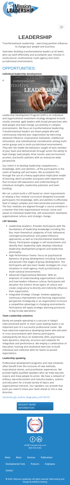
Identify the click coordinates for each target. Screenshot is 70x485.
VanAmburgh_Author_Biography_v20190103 (26, 397)
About (18, 457)
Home (7, 457)
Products (35, 464)
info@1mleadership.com (35, 445)
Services (31, 457)
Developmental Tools (15, 464)
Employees (50, 464)
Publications (46, 457)
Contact (9, 470)
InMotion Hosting (39, 482)
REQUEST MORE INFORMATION (27, 406)
